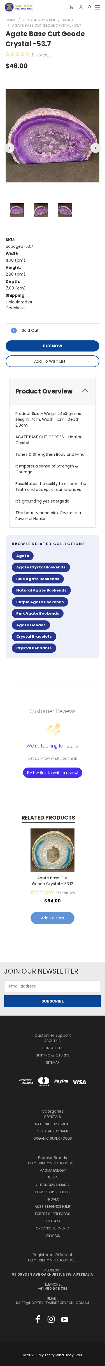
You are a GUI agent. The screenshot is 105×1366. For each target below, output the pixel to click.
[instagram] (51, 1320)
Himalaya (52, 1221)
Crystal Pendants (34, 648)
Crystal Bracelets (34, 636)
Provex (52, 1199)
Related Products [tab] (48, 817)
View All (53, 1235)
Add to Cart (52, 918)
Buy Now (52, 346)
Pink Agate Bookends (37, 613)
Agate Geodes (31, 625)
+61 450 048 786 (52, 1288)
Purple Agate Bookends (40, 602)
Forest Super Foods (52, 1213)
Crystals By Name (53, 1131)
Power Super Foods (52, 1192)
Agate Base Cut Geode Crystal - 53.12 (52, 881)
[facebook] (38, 1320)
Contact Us (53, 1048)
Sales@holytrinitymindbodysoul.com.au (52, 1302)
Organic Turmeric (52, 1228)
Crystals (52, 1116)
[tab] (52, 391)
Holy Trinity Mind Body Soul (52, 1163)
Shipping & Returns (52, 1055)
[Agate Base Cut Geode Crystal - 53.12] (52, 850)
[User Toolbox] (81, 7)
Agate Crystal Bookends (41, 567)
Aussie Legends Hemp (53, 1206)
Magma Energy (52, 1170)
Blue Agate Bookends (37, 578)
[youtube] (64, 1320)
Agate (22, 555)
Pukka (53, 1177)
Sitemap (52, 1062)
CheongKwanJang (52, 1184)
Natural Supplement (52, 1124)
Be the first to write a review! (52, 772)
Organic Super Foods (52, 1138)
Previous (9, 1360)
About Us (52, 1040)
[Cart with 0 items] (71, 7)
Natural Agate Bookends (41, 590)
